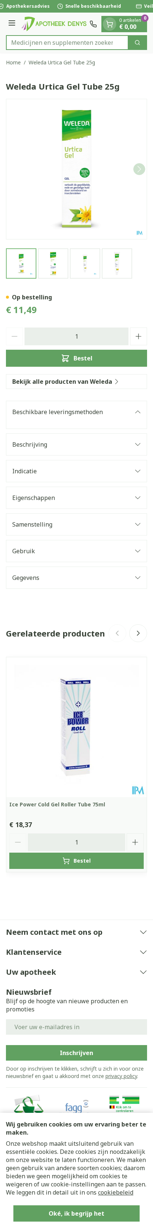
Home (13, 62)
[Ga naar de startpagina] (54, 23)
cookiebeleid (115, 1192)
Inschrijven (76, 1053)
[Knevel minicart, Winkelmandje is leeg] (109, 24)
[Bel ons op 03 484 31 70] (93, 24)
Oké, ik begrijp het (76, 1213)
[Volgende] (139, 169)
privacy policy (121, 1075)
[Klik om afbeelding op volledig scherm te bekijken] (76, 169)
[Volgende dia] (138, 633)
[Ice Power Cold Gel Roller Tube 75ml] (76, 727)
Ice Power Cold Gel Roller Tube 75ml (57, 804)
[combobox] (67, 42)
